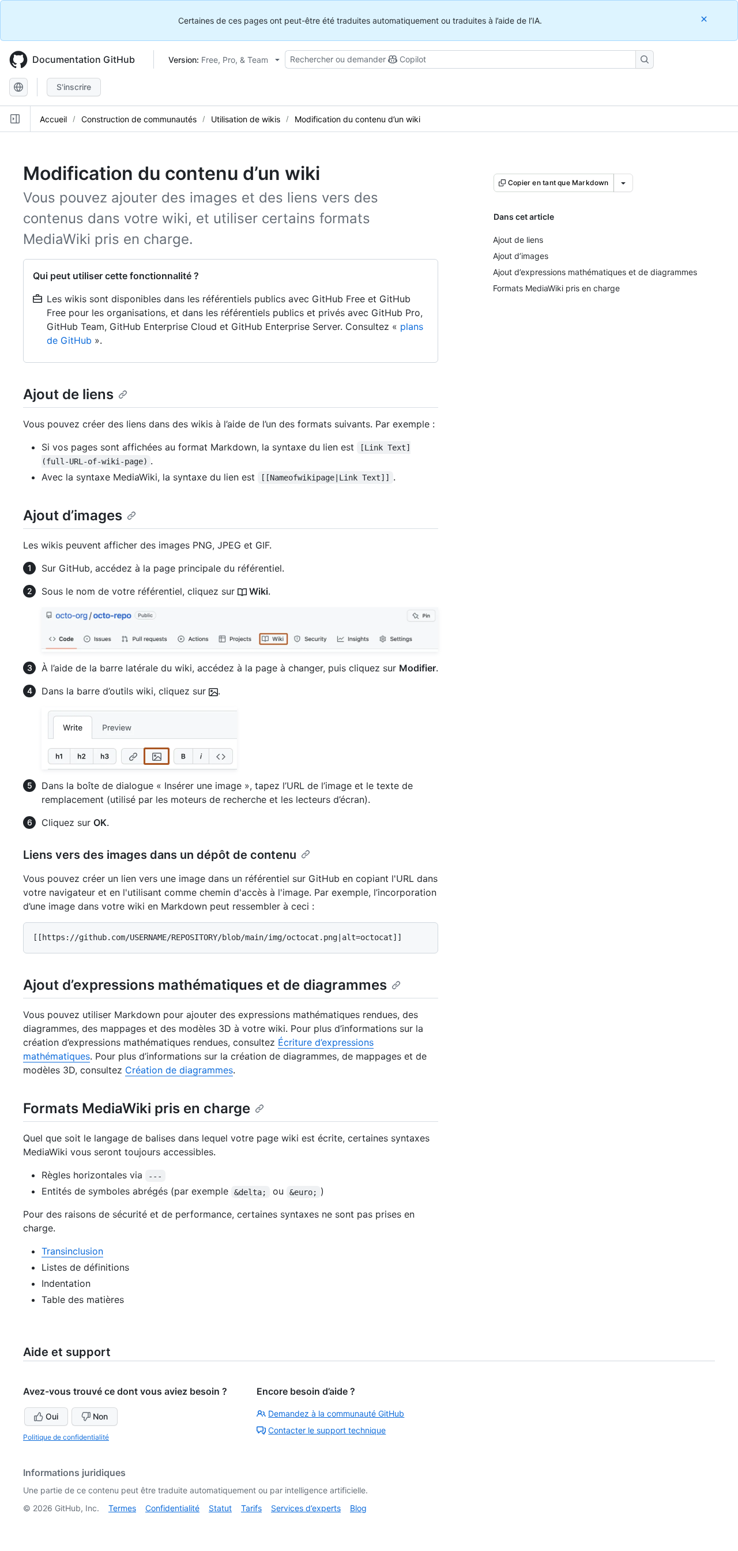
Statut (220, 1508)
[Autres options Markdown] (623, 183)
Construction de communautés (139, 119)
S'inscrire (74, 87)
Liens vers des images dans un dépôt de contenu (159, 855)
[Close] (705, 18)
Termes (122, 1508)
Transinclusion (72, 1251)
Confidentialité (172, 1508)
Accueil (53, 119)
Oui (52, 1416)
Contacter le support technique (327, 1430)
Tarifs (251, 1508)
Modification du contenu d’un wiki (357, 119)
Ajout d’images (72, 515)
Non (100, 1416)
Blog (358, 1508)
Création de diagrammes (179, 1070)
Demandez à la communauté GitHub (336, 1413)
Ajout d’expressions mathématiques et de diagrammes (205, 985)
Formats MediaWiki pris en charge (136, 1108)
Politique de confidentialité (66, 1437)
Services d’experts (306, 1508)
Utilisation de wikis (245, 119)
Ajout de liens (68, 394)
